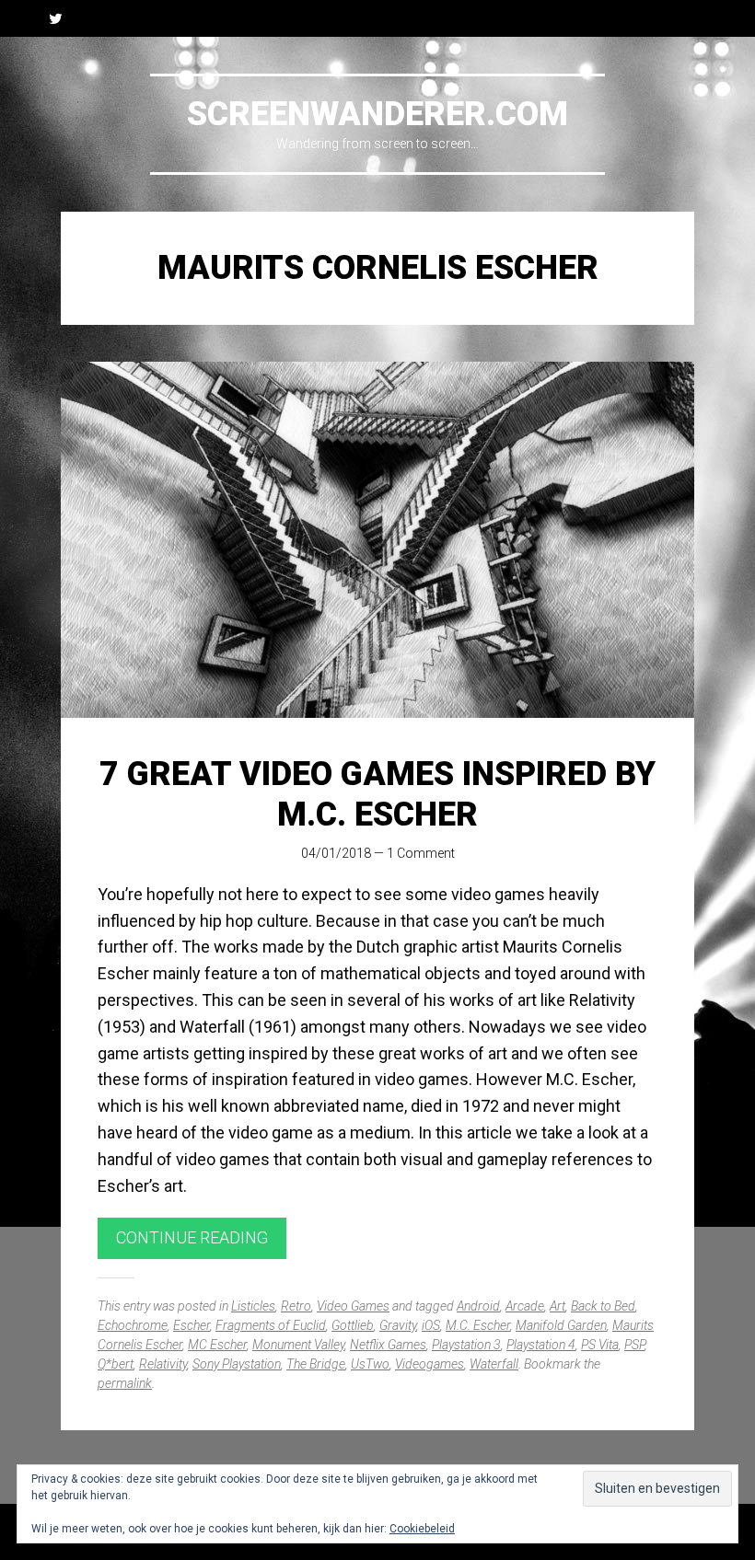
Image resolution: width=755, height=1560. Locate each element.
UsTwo (370, 1364)
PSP (634, 1344)
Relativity (163, 1364)
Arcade (524, 1306)
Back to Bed (603, 1306)
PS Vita (600, 1344)
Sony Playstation (236, 1364)
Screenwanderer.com (377, 114)
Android (478, 1306)
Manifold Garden (561, 1325)
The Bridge (315, 1364)
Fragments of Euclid (270, 1325)
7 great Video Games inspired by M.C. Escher (377, 794)
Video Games (353, 1306)
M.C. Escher (478, 1325)
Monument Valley (298, 1344)
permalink (125, 1383)
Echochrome (133, 1325)
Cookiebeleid (422, 1528)
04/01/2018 (336, 853)
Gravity (397, 1325)
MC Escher (217, 1344)
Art (557, 1306)
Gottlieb (352, 1325)
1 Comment (421, 853)
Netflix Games (388, 1344)
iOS (431, 1325)
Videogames (429, 1364)
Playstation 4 (540, 1344)
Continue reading (192, 1237)
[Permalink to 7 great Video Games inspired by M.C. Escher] (377, 540)
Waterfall (494, 1364)
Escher (191, 1325)
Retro (296, 1306)
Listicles (253, 1306)
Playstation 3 (466, 1344)
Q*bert (116, 1364)
